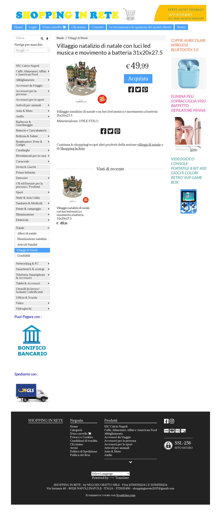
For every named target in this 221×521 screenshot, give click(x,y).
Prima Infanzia (25, 172)
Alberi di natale (27, 233)
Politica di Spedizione (83, 451)
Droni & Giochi (26, 167)
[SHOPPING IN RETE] (110, 17)
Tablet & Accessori (28, 283)
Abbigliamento (25, 80)
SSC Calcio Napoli (27, 66)
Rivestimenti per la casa (31, 156)
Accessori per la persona (26, 92)
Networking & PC (27, 263)
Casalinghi (23, 150)
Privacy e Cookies (81, 437)
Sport (19, 192)
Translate (122, 478)
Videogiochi (23, 308)
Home (18, 27)
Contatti (98, 27)
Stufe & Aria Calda (28, 198)
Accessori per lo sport (30, 99)
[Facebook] (166, 422)
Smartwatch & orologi (30, 269)
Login (33, 27)
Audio (20, 116)
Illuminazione (25, 214)
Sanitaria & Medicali (29, 203)
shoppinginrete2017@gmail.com (153, 488)
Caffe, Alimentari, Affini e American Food (31, 73)
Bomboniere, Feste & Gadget (29, 143)
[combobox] (32, 50)
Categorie (76, 430)
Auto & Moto (24, 111)
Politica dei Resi (80, 455)
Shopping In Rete (72, 148)
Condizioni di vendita (83, 441)
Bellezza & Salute (27, 136)
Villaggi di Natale (78, 38)
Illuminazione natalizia (32, 239)
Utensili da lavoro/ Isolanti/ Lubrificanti (29, 290)
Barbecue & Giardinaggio (24, 123)
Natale (60, 38)
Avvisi (181, 27)
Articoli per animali (28, 105)
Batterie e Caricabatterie (31, 130)
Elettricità (22, 220)
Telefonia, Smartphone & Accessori (30, 276)
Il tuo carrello (52, 27)
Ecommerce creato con (110, 495)
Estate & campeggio (28, 209)
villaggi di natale (149, 145)
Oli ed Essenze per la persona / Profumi (29, 185)
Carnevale (22, 161)
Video (19, 303)
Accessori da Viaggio (29, 85)
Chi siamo (78, 27)
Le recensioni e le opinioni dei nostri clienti (140, 27)
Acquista (138, 78)
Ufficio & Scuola (26, 297)
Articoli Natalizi (27, 244)
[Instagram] (172, 422)
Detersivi (22, 178)
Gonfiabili (23, 255)
